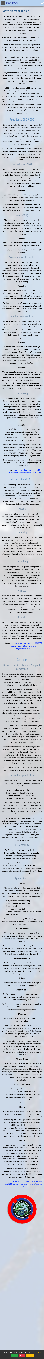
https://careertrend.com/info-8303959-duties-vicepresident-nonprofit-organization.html (27, 646)
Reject (22, 1356)
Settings (30, 1356)
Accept (14, 1356)
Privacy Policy (36, 1352)
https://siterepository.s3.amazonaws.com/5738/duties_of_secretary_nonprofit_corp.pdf (23, 1184)
